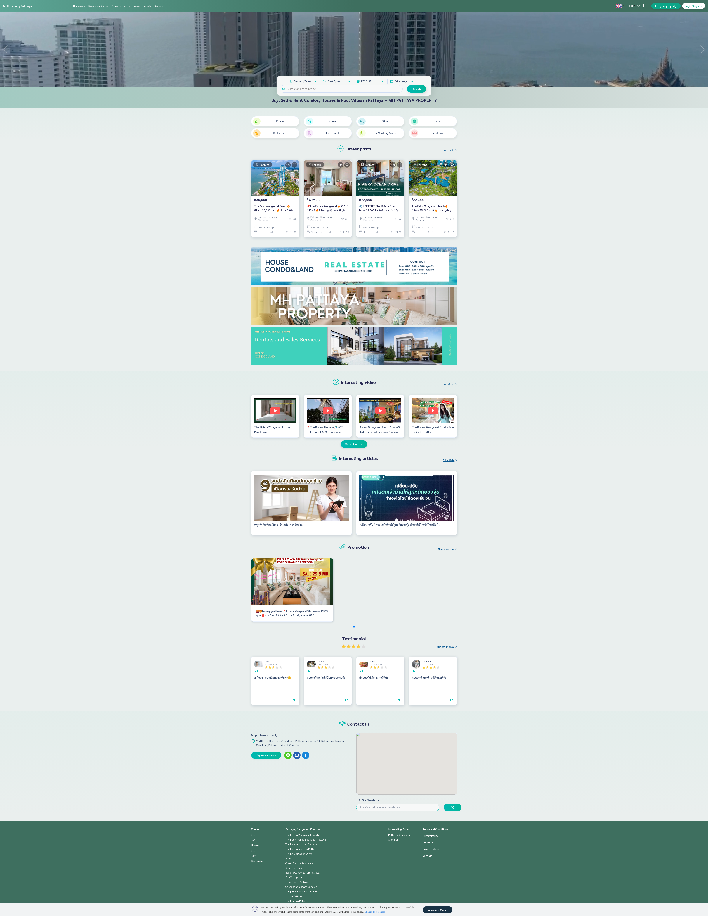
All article (448, 460)
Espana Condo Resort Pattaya (302, 872)
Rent (253, 839)
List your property (666, 6)
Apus (288, 858)
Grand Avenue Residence (299, 863)
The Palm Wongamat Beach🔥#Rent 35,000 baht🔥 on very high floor (432, 208)
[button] (702, 49)
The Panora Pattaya (296, 900)
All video (449, 384)
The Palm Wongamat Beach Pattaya (305, 839)
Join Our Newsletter (368, 800)
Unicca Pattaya (293, 896)
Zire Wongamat (294, 877)
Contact (159, 5)
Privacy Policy (430, 835)
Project (136, 5)
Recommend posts (98, 5)
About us (428, 842)
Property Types (120, 5)
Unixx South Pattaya (296, 882)
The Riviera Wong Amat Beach (302, 834)
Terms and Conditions (435, 829)
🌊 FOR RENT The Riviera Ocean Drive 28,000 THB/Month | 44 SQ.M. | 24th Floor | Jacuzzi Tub (380, 208)
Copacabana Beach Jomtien (301, 886)
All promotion (446, 548)
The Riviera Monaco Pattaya (301, 849)
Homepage (79, 5)
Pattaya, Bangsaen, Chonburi (303, 829)
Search (416, 89)
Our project (258, 861)
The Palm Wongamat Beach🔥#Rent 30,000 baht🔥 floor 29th (273, 208)
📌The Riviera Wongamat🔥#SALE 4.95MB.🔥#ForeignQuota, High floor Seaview (327, 208)
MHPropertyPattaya (17, 6)
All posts (449, 150)
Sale (253, 834)
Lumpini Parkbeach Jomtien (301, 891)
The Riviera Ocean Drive (298, 853)
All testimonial (445, 646)
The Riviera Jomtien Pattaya (301, 844)
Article (147, 5)
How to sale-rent (433, 849)
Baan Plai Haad (294, 867)
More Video (351, 444)
